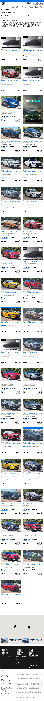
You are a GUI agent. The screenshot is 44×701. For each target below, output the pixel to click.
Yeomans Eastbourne (15, 639)
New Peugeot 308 (5, 654)
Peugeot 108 (31, 658)
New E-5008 (18, 662)
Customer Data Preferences (6, 692)
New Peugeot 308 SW (6, 656)
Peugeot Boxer (19, 653)
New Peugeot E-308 (6, 655)
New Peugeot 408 (33, 653)
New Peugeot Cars (7, 648)
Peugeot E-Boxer (19, 654)
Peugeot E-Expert (19, 652)
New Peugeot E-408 (33, 654)
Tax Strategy (3, 690)
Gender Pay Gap (4, 691)
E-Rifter (17, 663)
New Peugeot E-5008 (33, 655)
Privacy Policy (4, 686)
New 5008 (18, 660)
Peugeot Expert (19, 651)
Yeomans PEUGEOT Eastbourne (33, 665)
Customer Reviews (31, 0)
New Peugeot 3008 (6, 658)
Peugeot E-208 (5, 650)
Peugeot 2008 (5, 652)
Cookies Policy (4, 689)
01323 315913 (4, 56)
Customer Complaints (5, 693)
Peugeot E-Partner (20, 650)
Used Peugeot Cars (34, 648)
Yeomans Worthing (36, 639)
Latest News (3, 685)
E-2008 (17, 661)
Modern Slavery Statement (6, 688)
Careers (17, 0)
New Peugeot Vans (21, 648)
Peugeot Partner (19, 649)
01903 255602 (4, 147)
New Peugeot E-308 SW (7, 657)
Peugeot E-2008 (5, 653)
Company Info (5, 670)
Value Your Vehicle (39, 0)
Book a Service (23, 0)
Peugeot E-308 (32, 657)
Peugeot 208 (4, 649)
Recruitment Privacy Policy (6, 687)
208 (16, 658)
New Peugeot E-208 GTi (7, 651)
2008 (16, 657)
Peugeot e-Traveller (6, 666)
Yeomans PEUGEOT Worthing (33, 667)
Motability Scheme (21, 656)
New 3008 (18, 659)
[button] (29, 627)
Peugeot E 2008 (32, 656)
